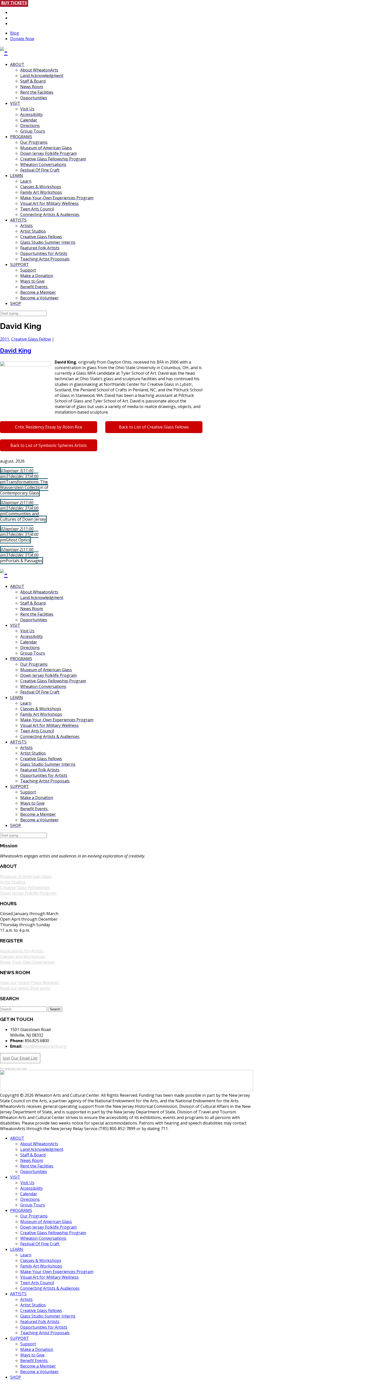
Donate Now (22, 38)
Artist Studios (13, 882)
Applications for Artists (22, 951)
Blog (14, 33)
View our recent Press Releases (29, 982)
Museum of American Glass (26, 876)
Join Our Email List (20, 1058)
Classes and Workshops (22, 956)
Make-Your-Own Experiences (27, 962)
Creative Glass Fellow (31, 339)
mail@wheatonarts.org (45, 1046)
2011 (4, 339)
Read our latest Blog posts (25, 988)
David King (15, 350)
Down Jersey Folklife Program (28, 893)
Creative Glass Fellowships (25, 887)
